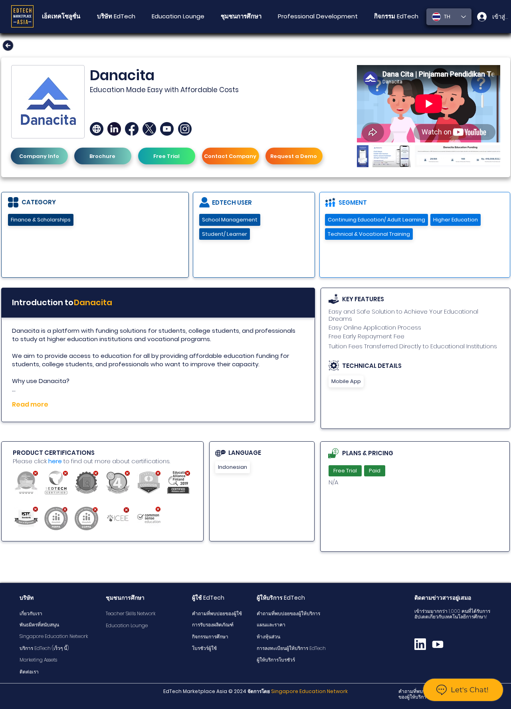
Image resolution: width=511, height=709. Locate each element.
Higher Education (455, 219)
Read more (30, 404)
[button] (240, 16)
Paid (374, 470)
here (55, 461)
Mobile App (346, 381)
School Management (229, 219)
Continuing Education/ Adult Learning (376, 219)
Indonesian (232, 467)
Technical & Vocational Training (369, 234)
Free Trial (345, 470)
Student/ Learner (224, 234)
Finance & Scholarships (41, 219)
